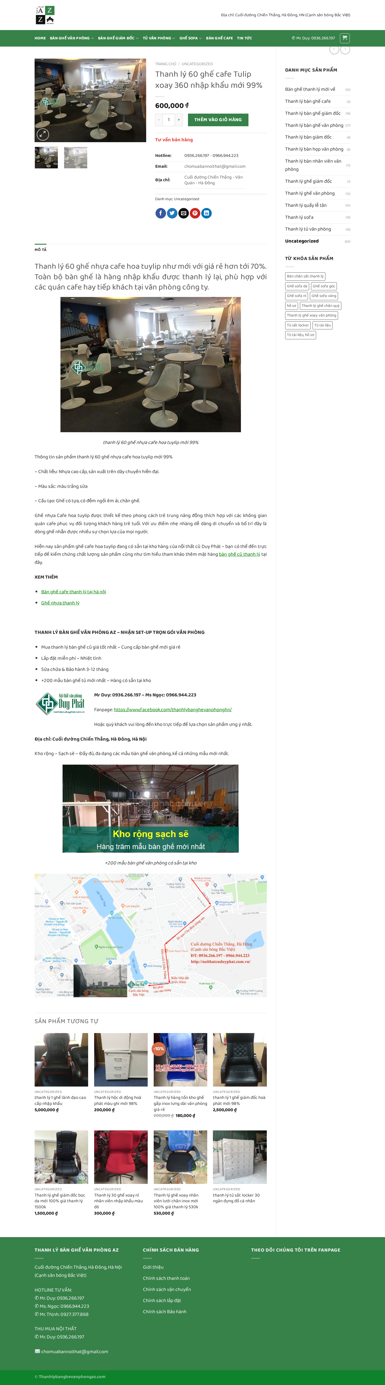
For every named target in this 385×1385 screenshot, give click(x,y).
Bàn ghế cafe (219, 38)
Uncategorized (302, 241)
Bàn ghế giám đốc (116, 38)
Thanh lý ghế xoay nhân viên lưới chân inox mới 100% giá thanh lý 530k (176, 1201)
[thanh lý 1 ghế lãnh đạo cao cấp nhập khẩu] (61, 1060)
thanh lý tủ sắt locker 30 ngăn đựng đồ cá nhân (236, 1198)
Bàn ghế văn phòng (70, 38)
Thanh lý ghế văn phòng (310, 193)
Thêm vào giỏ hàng (218, 120)
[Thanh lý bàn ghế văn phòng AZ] (65, 15)
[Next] (136, 100)
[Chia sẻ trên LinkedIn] (206, 213)
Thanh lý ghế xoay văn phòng (311, 315)
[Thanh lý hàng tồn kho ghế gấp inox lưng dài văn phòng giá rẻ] (180, 1060)
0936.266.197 (196, 155)
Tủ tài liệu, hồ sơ (300, 335)
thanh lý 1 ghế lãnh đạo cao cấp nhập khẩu (60, 1101)
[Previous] (44, 100)
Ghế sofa (189, 38)
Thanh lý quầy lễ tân (306, 205)
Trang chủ (165, 64)
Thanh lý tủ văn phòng (308, 229)
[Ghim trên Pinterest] (195, 213)
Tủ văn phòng (157, 38)
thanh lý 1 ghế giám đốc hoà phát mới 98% (239, 1101)
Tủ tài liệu (322, 325)
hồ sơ (291, 306)
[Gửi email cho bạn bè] (183, 213)
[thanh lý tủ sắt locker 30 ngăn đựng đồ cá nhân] (239, 1157)
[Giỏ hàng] (345, 38)
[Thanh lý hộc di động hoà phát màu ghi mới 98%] (121, 1060)
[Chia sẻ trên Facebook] (161, 213)
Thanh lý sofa (299, 217)
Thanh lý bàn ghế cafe (308, 101)
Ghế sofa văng (324, 296)
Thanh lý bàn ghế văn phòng (314, 125)
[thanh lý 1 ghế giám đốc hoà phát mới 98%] (239, 1060)
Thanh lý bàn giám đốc (308, 137)
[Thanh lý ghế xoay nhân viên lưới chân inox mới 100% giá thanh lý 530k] (180, 1157)
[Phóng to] (43, 134)
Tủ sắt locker (298, 325)
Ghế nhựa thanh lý (60, 603)
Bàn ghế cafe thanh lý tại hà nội (73, 592)
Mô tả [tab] (40, 250)
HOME (40, 38)
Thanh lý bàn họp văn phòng (314, 149)
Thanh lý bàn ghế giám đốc (313, 113)
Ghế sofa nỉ (296, 296)
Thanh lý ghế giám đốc (308, 181)
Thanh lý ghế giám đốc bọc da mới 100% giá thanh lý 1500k (60, 1201)
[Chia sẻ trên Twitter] (172, 213)
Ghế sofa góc (324, 286)
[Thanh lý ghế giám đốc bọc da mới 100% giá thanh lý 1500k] (61, 1157)
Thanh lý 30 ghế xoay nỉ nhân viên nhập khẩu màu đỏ (118, 1201)
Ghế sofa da (297, 286)
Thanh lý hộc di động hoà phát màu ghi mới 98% (117, 1101)
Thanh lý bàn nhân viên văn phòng (313, 165)
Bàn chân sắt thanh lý (305, 276)
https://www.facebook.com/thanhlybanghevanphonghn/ (173, 710)
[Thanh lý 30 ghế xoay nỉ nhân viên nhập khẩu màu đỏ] (121, 1157)
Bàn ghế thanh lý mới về (310, 89)
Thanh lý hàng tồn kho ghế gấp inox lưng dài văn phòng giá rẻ (180, 1104)
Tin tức (244, 38)
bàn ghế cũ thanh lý (239, 554)
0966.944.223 (226, 155)
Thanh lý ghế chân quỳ (321, 306)
